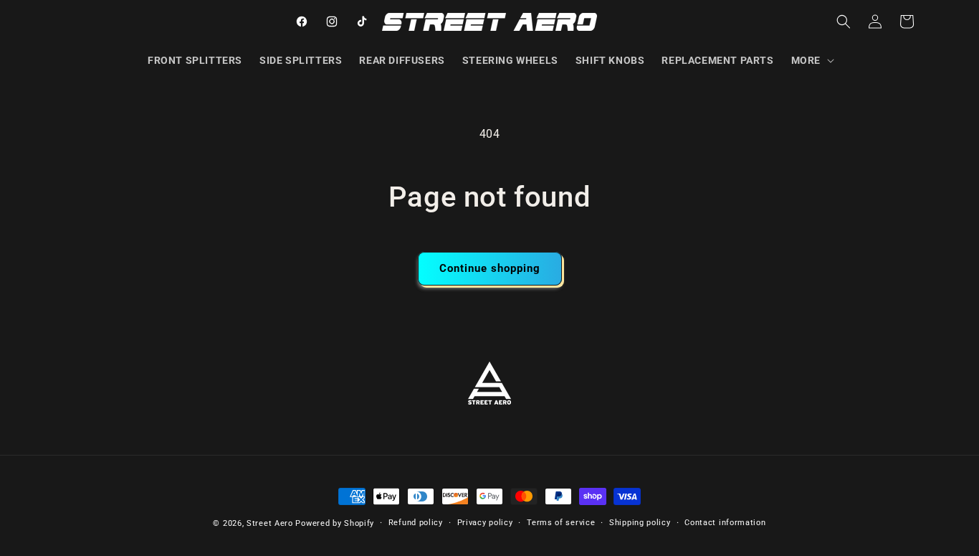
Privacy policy (485, 522)
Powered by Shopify (334, 523)
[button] (811, 60)
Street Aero (270, 523)
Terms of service (561, 522)
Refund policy (415, 522)
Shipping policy (640, 522)
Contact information (724, 522)
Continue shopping (489, 268)
